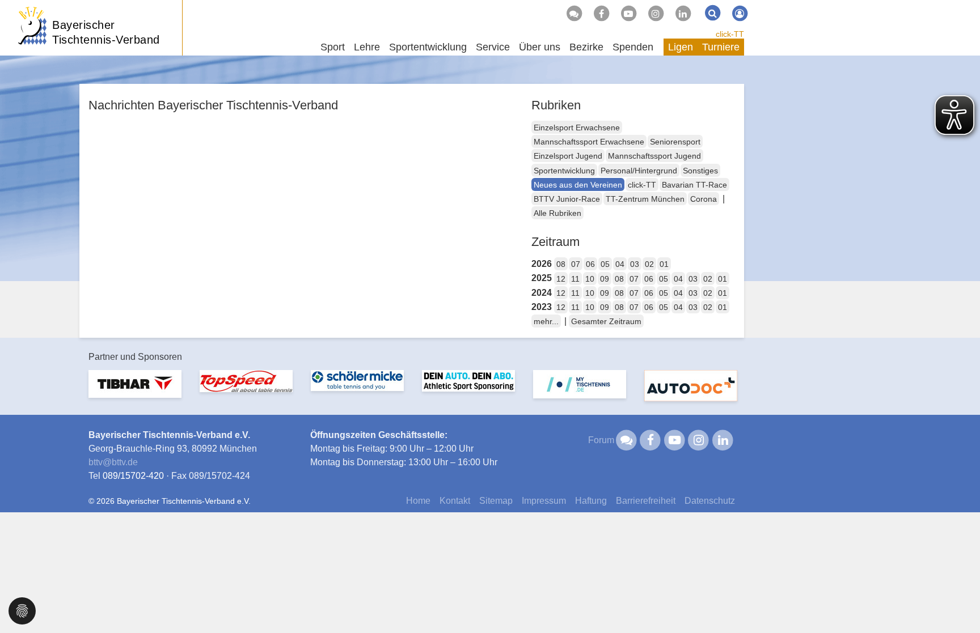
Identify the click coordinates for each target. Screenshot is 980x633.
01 (664, 264)
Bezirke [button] (586, 47)
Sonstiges (700, 170)
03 (634, 264)
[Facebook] (601, 13)
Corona (703, 198)
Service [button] (493, 47)
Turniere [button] (721, 47)
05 (605, 264)
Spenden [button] (632, 47)
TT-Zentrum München (645, 198)
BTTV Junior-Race (567, 198)
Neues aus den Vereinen (578, 184)
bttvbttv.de (113, 462)
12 (560, 278)
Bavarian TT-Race (694, 184)
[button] (22, 610)
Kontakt (455, 500)
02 (649, 264)
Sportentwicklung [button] (428, 47)
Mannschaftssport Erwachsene (589, 141)
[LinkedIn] (682, 13)
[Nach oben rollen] (957, 601)
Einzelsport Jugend (568, 155)
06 (590, 264)
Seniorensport (675, 141)
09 (604, 278)
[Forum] (574, 13)
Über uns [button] (539, 47)
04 (619, 264)
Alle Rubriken (557, 213)
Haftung (591, 500)
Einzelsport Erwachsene (577, 127)
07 (575, 264)
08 (560, 264)
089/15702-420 (133, 476)
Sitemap (496, 500)
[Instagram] (655, 13)
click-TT (730, 34)
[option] (135, 390)
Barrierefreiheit (645, 500)
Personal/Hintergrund (639, 170)
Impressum (544, 500)
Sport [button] (332, 47)
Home (418, 500)
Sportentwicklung (564, 170)
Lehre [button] (367, 47)
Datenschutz (710, 500)
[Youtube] (628, 13)
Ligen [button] (680, 47)
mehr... (546, 321)
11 (575, 278)
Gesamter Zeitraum (606, 321)
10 (589, 278)
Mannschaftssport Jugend (654, 155)
